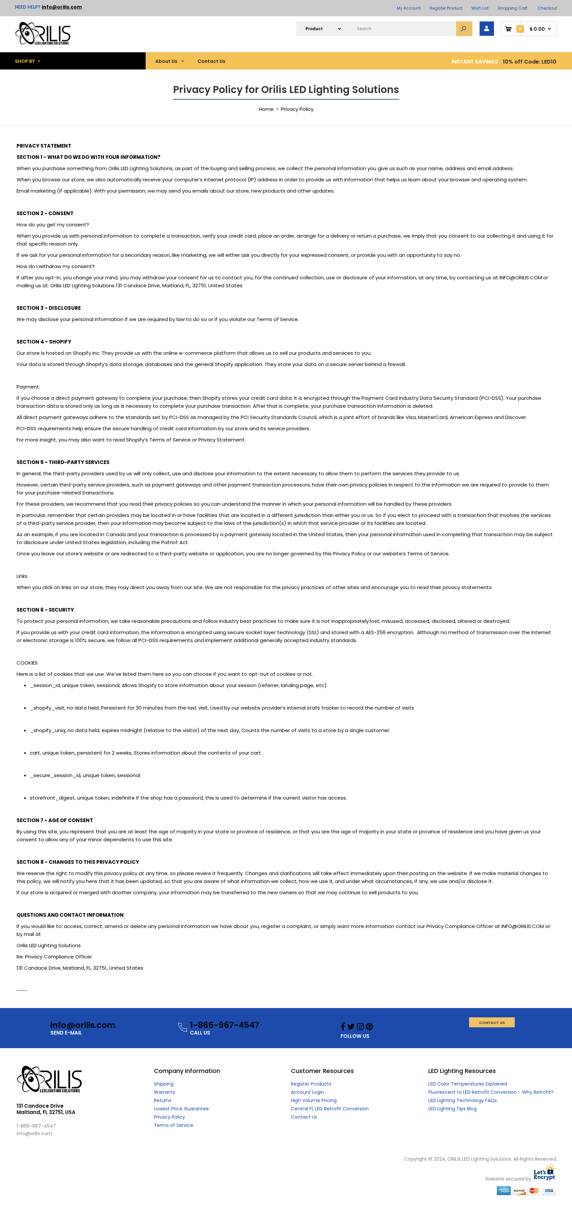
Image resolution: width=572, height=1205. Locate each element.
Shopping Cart (512, 8)
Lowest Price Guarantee (181, 1108)
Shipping (163, 1084)
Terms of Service (173, 1125)
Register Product (446, 8)
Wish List (480, 8)
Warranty (164, 1092)
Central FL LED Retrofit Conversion (330, 1108)
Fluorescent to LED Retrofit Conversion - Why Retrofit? (490, 1092)
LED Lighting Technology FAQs (462, 1100)
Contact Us (304, 1117)
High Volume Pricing (314, 1100)
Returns (162, 1100)
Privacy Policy (169, 1117)
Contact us (492, 1022)
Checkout (547, 8)
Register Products (311, 1084)
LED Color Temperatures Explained (467, 1084)
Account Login (307, 1092)
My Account (409, 8)
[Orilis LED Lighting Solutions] (43, 43)
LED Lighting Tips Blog (452, 1108)
